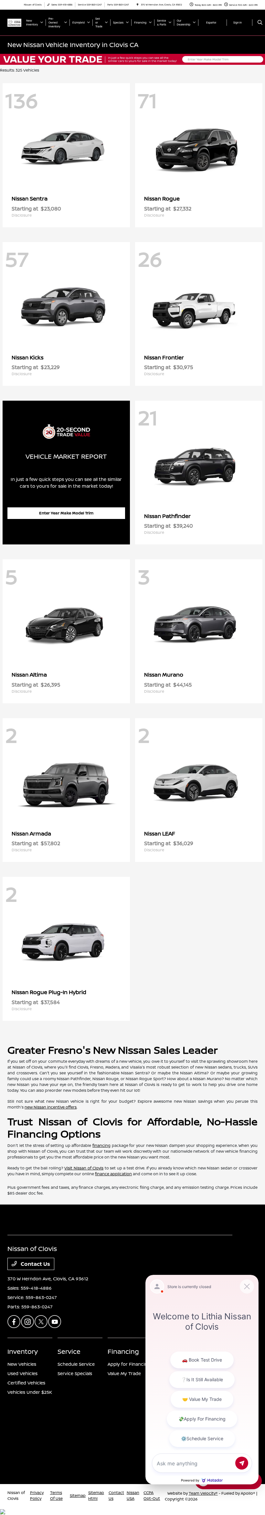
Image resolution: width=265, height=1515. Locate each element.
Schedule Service (76, 1364)
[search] (260, 22)
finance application (113, 1174)
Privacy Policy (37, 1495)
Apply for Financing (129, 1364)
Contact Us (34, 1263)
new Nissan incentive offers (51, 1107)
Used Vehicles (22, 1373)
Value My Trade (124, 1373)
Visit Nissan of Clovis (83, 1168)
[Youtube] (54, 1321)
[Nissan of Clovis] (14, 22)
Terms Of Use (56, 1495)
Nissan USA (133, 1495)
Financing (123, 1351)
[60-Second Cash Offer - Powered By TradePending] (132, 58)
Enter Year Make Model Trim (66, 513)
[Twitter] (41, 1321)
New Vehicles (21, 1364)
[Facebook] (13, 1321)
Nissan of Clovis (16, 1495)
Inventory (22, 1351)
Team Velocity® (203, 1493)
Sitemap (78, 1495)
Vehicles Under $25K (29, 1392)
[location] (137, 4)
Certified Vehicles (26, 1383)
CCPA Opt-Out (151, 1495)
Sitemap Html (96, 1495)
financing (101, 1145)
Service (69, 1351)
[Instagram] (27, 1321)
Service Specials (75, 1373)
